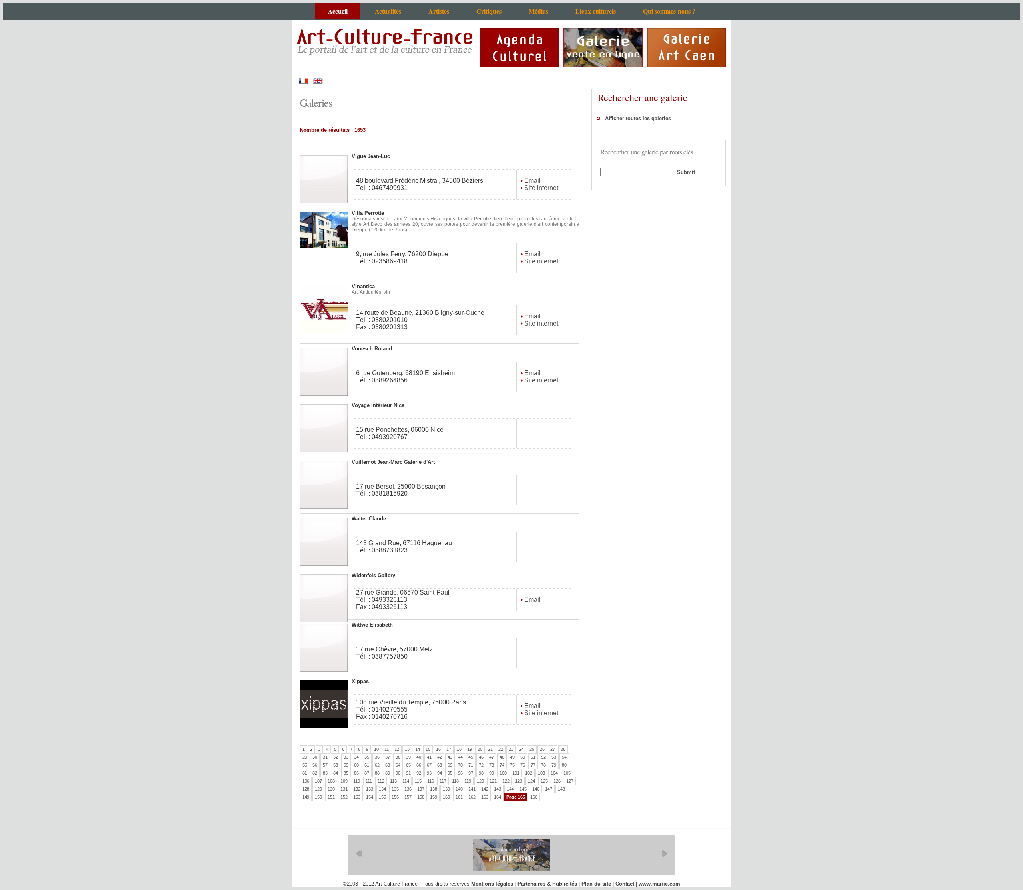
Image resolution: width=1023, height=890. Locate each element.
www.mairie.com (659, 884)
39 (408, 757)
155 (382, 797)
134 (382, 789)
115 (418, 781)
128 (305, 789)
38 (398, 757)
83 (325, 773)
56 (314, 765)
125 (544, 781)
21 (490, 749)
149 (305, 797)
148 (561, 789)
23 (511, 749)
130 (331, 789)
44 (460, 757)
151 (331, 797)
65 (408, 765)
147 (548, 789)
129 (318, 789)
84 (335, 773)
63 (387, 765)
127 (569, 781)
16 (438, 749)
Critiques (489, 11)
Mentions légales (492, 884)
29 (304, 757)
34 (356, 757)
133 (369, 789)
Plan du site (596, 884)
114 (405, 781)
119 (467, 781)
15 (428, 749)
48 (502, 757)
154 (369, 797)
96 (460, 773)
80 (564, 765)
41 (429, 757)
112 (381, 781)
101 (515, 773)
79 (553, 765)
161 (459, 797)
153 (356, 797)
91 (408, 773)
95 (450, 773)
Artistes (438, 11)
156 (395, 797)
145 (523, 789)
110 (356, 781)
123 (518, 781)
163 (484, 797)
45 (470, 757)
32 (335, 757)
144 (510, 789)
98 (481, 773)
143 (497, 789)
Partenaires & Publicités (547, 884)
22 (500, 749)
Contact (624, 884)
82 (314, 773)
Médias (538, 11)
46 (481, 757)
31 (325, 757)
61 (366, 765)
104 (554, 773)
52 (543, 757)
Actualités (388, 11)
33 (346, 757)
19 (469, 749)
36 (377, 757)
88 (377, 773)
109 (344, 781)
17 (448, 749)
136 (408, 789)
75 (512, 765)
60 (356, 765)
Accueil (338, 11)
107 (318, 781)
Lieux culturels (595, 11)
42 (439, 757)
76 (522, 765)
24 (521, 749)
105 (567, 773)
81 (304, 773)
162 (472, 797)
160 (446, 797)
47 (491, 757)
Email (532, 180)
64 (398, 765)
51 (533, 757)
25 (531, 749)
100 (503, 773)
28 (563, 749)
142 (484, 789)
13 (407, 749)
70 (460, 765)
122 (506, 781)
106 (305, 781)
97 (470, 773)
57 (325, 765)
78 (543, 765)
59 (346, 765)
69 (450, 765)
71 (470, 765)
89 (387, 773)
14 (417, 749)
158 (420, 797)
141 (472, 789)
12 (396, 749)
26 (542, 749)
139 (446, 789)
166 (533, 797)
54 (564, 757)
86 (356, 773)
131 (344, 789)
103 (541, 773)
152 (344, 797)
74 (502, 765)
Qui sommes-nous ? (669, 11)
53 (553, 757)
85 (346, 773)
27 (552, 749)
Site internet (540, 187)
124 (531, 781)
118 (455, 781)
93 (429, 773)
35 (366, 757)
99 (491, 773)
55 (304, 765)
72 (481, 765)
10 (376, 749)
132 (356, 789)
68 (439, 765)
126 (557, 781)
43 (450, 757)
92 (418, 773)
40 (418, 757)
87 (366, 773)
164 (497, 797)
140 (459, 789)
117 (443, 781)
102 (528, 773)
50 (522, 757)
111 (369, 781)
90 (398, 773)
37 (387, 757)
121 (493, 781)
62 (377, 765)
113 (393, 781)
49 (512, 757)
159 (433, 797)
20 (480, 749)
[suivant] (664, 853)
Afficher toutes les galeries (638, 118)
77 (533, 765)
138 (433, 789)
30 (314, 757)
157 (408, 797)
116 (430, 781)
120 (480, 781)
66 (418, 765)
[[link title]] (511, 855)
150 (318, 797)
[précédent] (359, 853)
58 (335, 765)
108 (331, 781)
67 (429, 765)
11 (386, 749)
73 (491, 765)
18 (459, 749)
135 (395, 789)
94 (439, 773)
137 (420, 789)
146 (535, 789)
